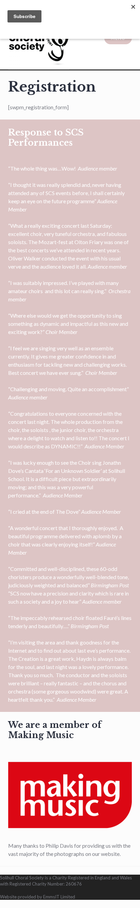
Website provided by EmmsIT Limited (37, 896)
